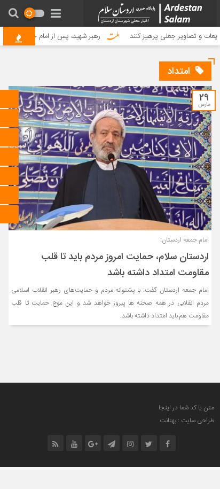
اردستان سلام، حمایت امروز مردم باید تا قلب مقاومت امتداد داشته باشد (125, 265)
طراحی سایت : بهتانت (187, 420)
